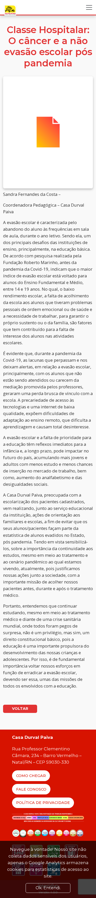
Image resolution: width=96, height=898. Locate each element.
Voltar (20, 708)
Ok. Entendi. (48, 887)
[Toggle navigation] (89, 7)
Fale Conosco (31, 789)
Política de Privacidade (43, 802)
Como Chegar (31, 775)
